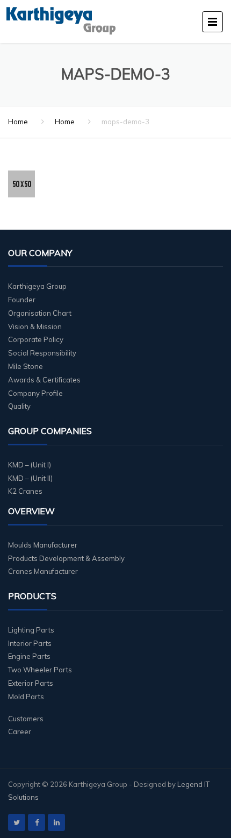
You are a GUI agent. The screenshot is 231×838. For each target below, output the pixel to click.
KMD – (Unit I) (29, 464)
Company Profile (35, 393)
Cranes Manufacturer (43, 571)
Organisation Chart (39, 313)
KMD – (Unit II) (30, 478)
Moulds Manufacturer (42, 545)
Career (19, 731)
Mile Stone (25, 366)
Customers (26, 718)
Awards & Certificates (44, 379)
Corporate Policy (35, 339)
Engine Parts (29, 656)
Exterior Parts (30, 683)
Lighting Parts (31, 630)
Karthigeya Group (37, 286)
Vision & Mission (35, 326)
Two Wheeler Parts (40, 669)
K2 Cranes (25, 491)
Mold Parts (26, 696)
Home (18, 121)
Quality (19, 406)
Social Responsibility (42, 353)
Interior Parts (30, 643)
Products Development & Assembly (66, 558)
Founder (21, 299)
